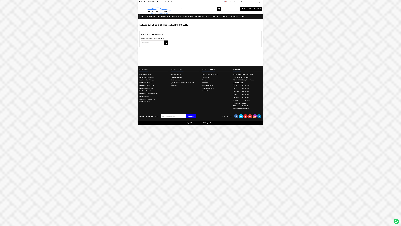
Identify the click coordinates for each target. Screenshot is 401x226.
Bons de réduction (207, 85)
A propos (234, 17)
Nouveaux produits (145, 74)
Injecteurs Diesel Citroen (146, 85)
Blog (225, 17)
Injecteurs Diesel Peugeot (147, 80)
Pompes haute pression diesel (195, 17)
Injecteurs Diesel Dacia (146, 83)
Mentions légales (176, 74)
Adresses (205, 83)
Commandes (206, 77)
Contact (237, 69)
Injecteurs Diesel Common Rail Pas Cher (163, 17)
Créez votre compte (255, 2)
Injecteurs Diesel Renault (147, 77)
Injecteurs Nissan (144, 102)
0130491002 (151, 2)
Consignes (215, 17)
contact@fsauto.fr (168, 2)
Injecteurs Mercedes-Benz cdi (148, 93)
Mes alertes (205, 91)
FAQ (243, 17)
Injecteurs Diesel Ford (146, 88)
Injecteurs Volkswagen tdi (147, 99)
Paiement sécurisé (176, 77)
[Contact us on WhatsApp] (396, 221)
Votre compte (208, 69)
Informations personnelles (210, 74)
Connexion (244, 2)
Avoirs (204, 80)
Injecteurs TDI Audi (145, 91)
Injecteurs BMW (144, 96)
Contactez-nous (176, 80)
